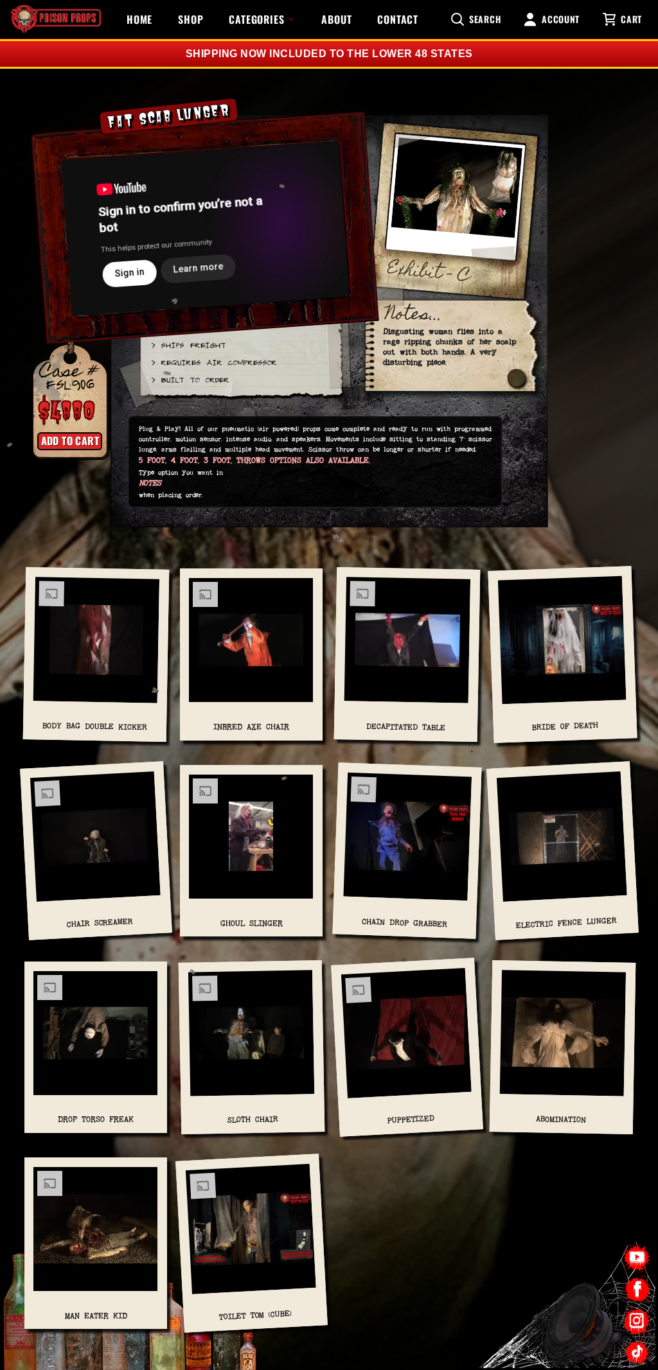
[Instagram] (637, 1320)
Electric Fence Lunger (566, 924)
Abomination (561, 1119)
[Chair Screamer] (95, 842)
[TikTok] (637, 1352)
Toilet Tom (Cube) (255, 1315)
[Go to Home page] (55, 19)
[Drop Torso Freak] (96, 1038)
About (336, 19)
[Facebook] (637, 1289)
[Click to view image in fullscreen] (455, 201)
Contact (397, 19)
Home (139, 19)
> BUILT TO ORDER (189, 379)
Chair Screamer (100, 923)
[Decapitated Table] (406, 645)
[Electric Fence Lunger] (562, 842)
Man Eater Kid (96, 1316)
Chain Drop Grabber (404, 923)
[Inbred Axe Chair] (251, 645)
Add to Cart (70, 440)
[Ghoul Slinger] (251, 842)
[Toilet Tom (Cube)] (251, 1233)
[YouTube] (637, 1257)
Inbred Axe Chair (251, 727)
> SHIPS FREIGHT (188, 344)
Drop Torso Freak (96, 1119)
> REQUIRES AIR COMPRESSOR (213, 361)
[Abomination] (562, 1037)
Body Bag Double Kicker (94, 726)
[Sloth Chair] (251, 1037)
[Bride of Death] (562, 645)
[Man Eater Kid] (96, 1234)
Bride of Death (564, 727)
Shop (190, 19)
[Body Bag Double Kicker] (95, 645)
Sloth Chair (252, 1119)
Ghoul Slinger (251, 923)
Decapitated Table (405, 727)
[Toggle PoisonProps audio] (577, 1318)
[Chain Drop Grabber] (407, 841)
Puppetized (411, 1119)
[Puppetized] (406, 1037)
